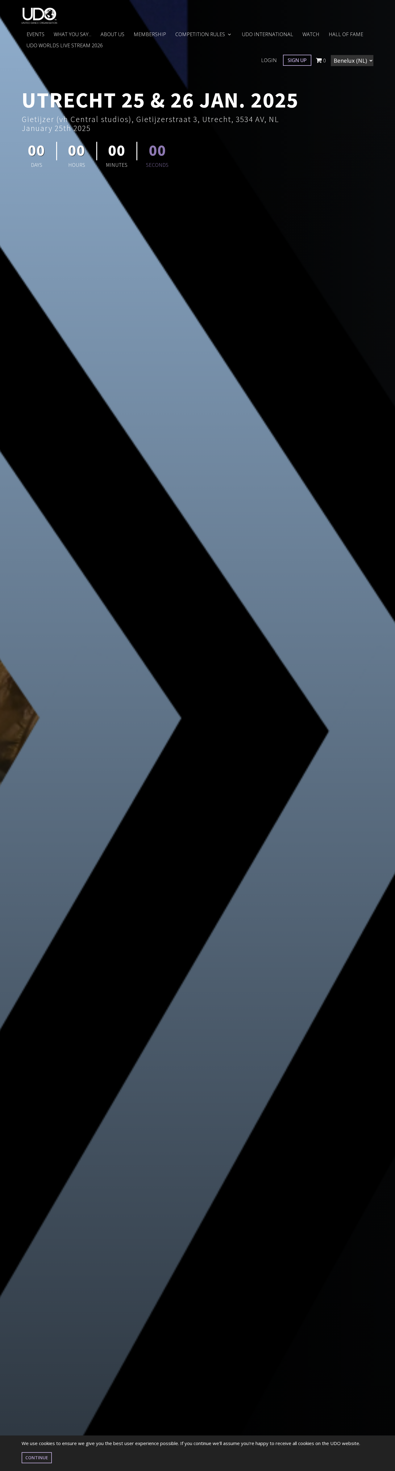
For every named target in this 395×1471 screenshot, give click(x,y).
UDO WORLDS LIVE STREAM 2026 (65, 45)
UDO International (267, 34)
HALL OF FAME (346, 34)
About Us (112, 34)
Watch (310, 34)
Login (269, 60)
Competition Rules (200, 34)
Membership (150, 34)
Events (35, 34)
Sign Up (297, 60)
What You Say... (72, 34)
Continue (36, 1457)
